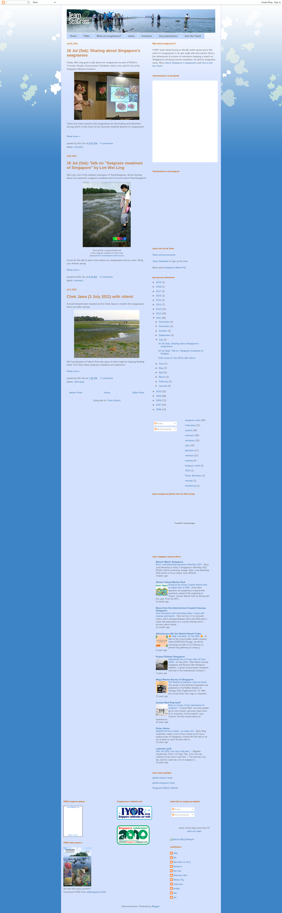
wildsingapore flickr (96, 892)
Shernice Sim (180, 875)
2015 (159, 300)
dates (131, 36)
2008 (159, 400)
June (161, 363)
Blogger (156, 906)
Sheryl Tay (178, 879)
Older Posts (138, 392)
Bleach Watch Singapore (169, 562)
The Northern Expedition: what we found (187, 682)
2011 (159, 318)
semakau (190, 440)
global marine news (162, 777)
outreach (78, 147)
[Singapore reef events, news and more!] (134, 819)
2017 (159, 291)
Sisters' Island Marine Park (170, 582)
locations (146, 36)
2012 (159, 313)
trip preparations (168, 36)
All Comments (163, 429)
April (161, 372)
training (189, 460)
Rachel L (177, 866)
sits (175, 893)
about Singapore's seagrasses (180, 62)
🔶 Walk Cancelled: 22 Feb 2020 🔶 (186, 636)
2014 (159, 304)
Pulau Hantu (163, 728)
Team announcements (163, 254)
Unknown (178, 884)
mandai (189, 480)
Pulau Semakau (193, 475)
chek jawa (79, 381)
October (163, 330)
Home (73, 36)
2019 (159, 282)
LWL (175, 853)
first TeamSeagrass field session (111, 256)
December (164, 321)
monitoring (190, 485)
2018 (159, 286)
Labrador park (164, 748)
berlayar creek (192, 465)
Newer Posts (75, 392)
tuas (187, 445)
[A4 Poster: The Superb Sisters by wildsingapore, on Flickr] (77, 885)
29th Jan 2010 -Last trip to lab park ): (173, 751)
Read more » (73, 136)
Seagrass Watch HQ (175, 267)
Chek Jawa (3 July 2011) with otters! (100, 296)
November (164, 326)
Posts (159, 423)
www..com (73, 807)
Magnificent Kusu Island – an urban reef (175, 731)
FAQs (87, 36)
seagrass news (193, 420)
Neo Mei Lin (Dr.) (182, 862)
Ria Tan (177, 871)
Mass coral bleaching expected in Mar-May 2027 (179, 564)
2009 (159, 396)
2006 (159, 409)
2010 (159, 391)
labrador (189, 450)
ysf (174, 897)
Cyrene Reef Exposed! (168, 702)
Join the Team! (193, 36)
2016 (159, 295)
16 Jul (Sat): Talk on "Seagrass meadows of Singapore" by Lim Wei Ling (105, 165)
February (164, 381)
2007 (159, 404)
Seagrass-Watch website (165, 788)
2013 (159, 309)
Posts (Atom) (114, 400)
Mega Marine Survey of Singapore (174, 679)
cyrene (188, 430)
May (161, 368)
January (163, 386)
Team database (160, 261)
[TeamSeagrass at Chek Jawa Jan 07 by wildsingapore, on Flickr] (106, 247)
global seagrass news (163, 782)
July (161, 339)
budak (176, 888)
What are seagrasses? (109, 36)
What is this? (73, 835)
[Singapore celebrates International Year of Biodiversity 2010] (133, 843)
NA (174, 857)
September (165, 335)
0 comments (106, 143)
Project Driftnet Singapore (170, 656)
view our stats (194, 831)
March (162, 377)
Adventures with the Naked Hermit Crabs (178, 633)
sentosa (189, 455)
